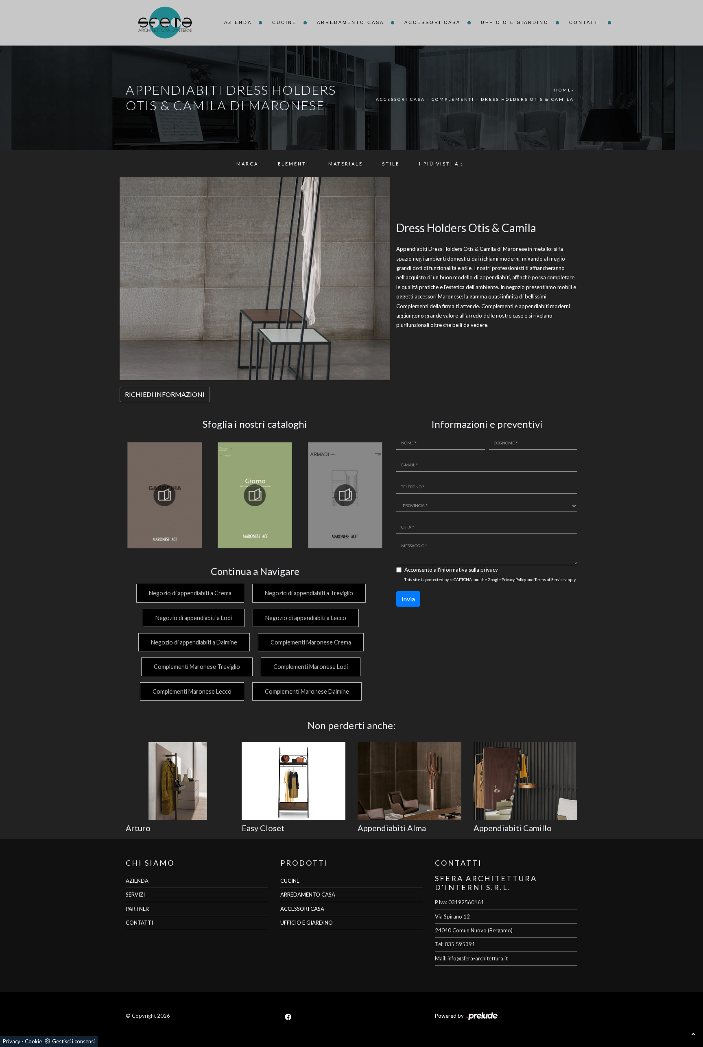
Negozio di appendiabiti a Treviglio (309, 593)
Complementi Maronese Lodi (310, 666)
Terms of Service (550, 579)
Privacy (11, 1041)
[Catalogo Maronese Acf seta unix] (255, 495)
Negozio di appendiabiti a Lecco (305, 617)
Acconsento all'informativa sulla (451, 569)
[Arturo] (177, 781)
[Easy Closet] (293, 781)
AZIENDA (137, 880)
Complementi (453, 99)
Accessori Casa (432, 22)
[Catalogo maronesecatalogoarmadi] (345, 495)
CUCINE (289, 880)
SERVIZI (135, 894)
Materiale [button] (345, 163)
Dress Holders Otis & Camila (527, 99)
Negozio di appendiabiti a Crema (190, 593)
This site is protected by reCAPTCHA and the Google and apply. (490, 579)
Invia (408, 599)
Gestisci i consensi (73, 1041)
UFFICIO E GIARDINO (306, 922)
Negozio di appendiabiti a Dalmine (194, 642)
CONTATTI (139, 922)
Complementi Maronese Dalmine (307, 691)
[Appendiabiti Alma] (409, 781)
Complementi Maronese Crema (311, 642)
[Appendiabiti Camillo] (525, 781)
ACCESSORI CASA (302, 909)
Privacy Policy (514, 579)
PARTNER (137, 909)
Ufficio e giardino (515, 22)
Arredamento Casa (350, 22)
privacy (489, 569)
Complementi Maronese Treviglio (197, 666)
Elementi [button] (293, 163)
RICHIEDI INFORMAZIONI (165, 394)
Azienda (238, 22)
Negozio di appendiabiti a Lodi (193, 617)
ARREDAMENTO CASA (307, 894)
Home (563, 89)
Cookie (33, 1041)
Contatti (585, 22)
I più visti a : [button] (441, 163)
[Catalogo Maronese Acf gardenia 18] (165, 495)
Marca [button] (247, 163)
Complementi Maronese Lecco (192, 691)
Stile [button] (391, 163)
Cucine (284, 22)
